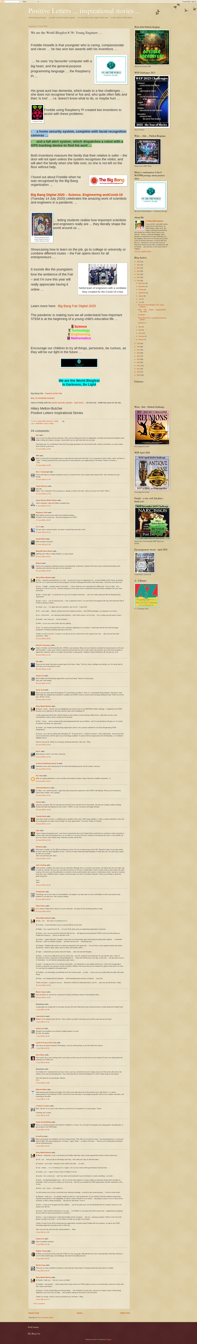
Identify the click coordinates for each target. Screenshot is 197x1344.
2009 (138, 375)
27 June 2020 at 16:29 (43, 465)
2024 (138, 268)
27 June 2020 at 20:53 (43, 520)
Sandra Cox (40, 676)
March (141, 333)
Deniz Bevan (40, 1055)
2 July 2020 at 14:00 (42, 1083)
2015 (138, 356)
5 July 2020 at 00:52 (42, 1258)
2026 (138, 262)
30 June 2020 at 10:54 (43, 985)
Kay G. (38, 751)
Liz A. (38, 527)
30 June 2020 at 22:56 (43, 997)
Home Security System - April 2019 (67, 403)
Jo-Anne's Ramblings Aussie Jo (47, 763)
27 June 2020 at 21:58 (43, 544)
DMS (37, 455)
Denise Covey (41, 1265)
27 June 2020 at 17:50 (43, 494)
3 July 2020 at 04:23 (42, 1146)
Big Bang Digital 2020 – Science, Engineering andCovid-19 (77, 195)
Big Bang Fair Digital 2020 (77, 306)
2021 (138, 277)
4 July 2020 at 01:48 (42, 1244)
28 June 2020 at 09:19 (43, 638)
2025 (138, 265)
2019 (138, 343)
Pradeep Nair (40, 892)
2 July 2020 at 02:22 (42, 1048)
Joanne (38, 802)
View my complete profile (142, 251)
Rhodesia (39, 847)
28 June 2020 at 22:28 (43, 757)
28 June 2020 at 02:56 (43, 571)
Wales (52, 423)
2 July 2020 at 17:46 (42, 1099)
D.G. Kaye (39, 776)
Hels (37, 435)
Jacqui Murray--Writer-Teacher (46, 500)
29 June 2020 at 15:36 (43, 840)
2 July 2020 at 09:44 (42, 1062)
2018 (138, 347)
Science (46, 423)
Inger (38, 830)
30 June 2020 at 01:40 (43, 885)
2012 (138, 365)
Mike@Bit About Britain (44, 551)
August (141, 296)
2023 (138, 271)
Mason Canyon (41, 992)
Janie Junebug (41, 865)
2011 (138, 369)
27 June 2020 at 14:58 (43, 449)
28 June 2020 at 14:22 (43, 745)
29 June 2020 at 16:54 (43, 858)
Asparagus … (142, 315)
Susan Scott (40, 690)
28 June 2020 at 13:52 (43, 683)
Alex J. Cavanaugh (42, 472)
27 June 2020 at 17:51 (43, 506)
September (142, 293)
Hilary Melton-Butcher (43, 577)
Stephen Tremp (41, 1251)
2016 (138, 353)
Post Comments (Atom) (45, 1317)
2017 (138, 350)
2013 (138, 362)
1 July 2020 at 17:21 (42, 1022)
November (142, 286)
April (140, 330)
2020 (138, 281)
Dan (37, 661)
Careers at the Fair (54, 393)
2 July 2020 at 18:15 (42, 1115)
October (141, 289)
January (141, 339)
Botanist (39, 563)
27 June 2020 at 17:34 (43, 479)
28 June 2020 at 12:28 (43, 669)
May (140, 327)
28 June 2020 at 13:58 (43, 699)
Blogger (108, 1339)
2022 (138, 274)
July (140, 299)
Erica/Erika (40, 1136)
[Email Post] (63, 421)
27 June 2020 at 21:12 (43, 532)
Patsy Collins (40, 906)
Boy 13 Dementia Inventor (42, 398)
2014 (138, 359)
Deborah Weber (41, 1089)
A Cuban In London (43, 1106)
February (142, 336)
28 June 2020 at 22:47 (43, 781)
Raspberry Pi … (143, 323)
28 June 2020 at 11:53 (43, 655)
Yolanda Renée (41, 816)
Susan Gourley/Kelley (43, 1122)
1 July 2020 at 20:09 (42, 1036)
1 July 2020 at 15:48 (42, 1010)
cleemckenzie (40, 1016)
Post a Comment (39, 1303)
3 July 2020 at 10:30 (42, 1232)
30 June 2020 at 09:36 (43, 911)
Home (79, 1313)
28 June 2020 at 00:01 (43, 556)
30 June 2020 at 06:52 (43, 899)
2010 (138, 372)
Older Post (125, 1313)
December (142, 283)
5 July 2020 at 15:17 (42, 1299)
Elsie (37, 1080)
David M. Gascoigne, (43, 645)
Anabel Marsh (41, 539)
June (140, 302)
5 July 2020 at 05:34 (42, 1271)
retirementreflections (43, 788)
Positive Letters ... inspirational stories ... (84, 10)
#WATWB (39, 423)
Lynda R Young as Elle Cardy (46, 1043)
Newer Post (33, 1313)
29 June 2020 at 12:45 (43, 810)
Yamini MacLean (42, 486)
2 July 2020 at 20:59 (42, 1130)
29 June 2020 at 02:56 (43, 795)
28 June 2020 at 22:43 (43, 769)
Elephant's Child (42, 512)
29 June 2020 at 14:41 (43, 824)
